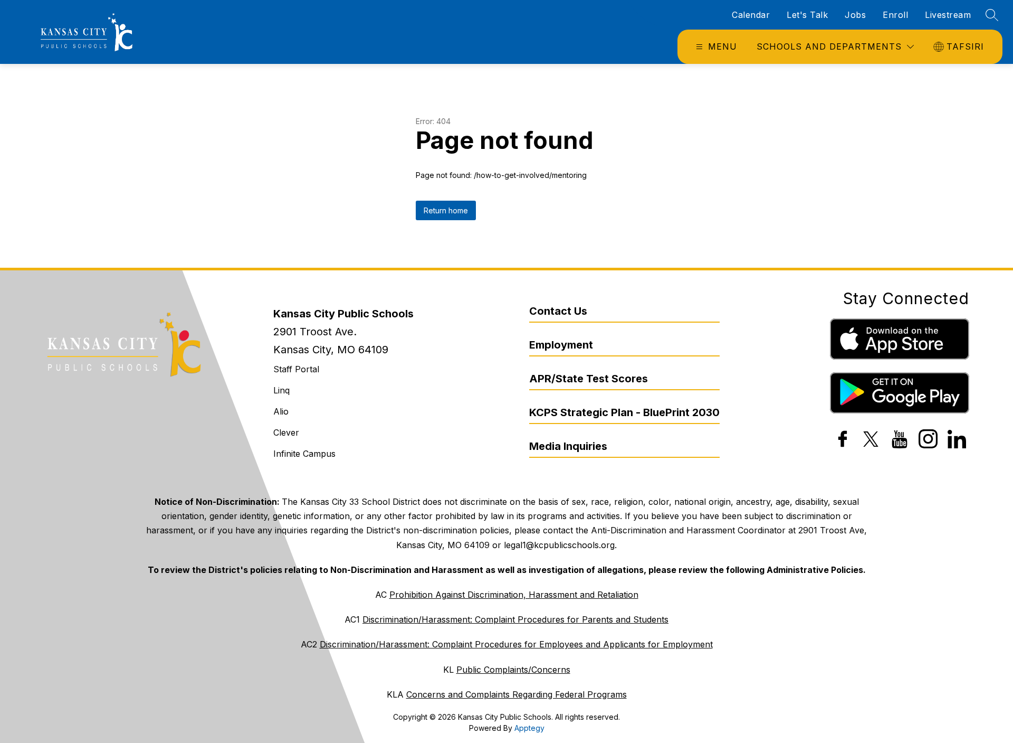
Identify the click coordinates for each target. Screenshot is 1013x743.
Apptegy (529, 727)
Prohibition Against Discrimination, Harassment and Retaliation (513, 594)
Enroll (895, 15)
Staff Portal (296, 369)
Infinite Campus (304, 453)
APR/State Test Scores (588, 378)
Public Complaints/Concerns (513, 669)
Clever (286, 432)
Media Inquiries (568, 446)
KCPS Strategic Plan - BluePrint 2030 (624, 412)
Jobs (855, 15)
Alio (281, 411)
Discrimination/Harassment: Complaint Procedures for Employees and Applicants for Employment (516, 644)
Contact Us (558, 311)
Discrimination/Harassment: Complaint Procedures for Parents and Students (515, 619)
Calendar (751, 15)
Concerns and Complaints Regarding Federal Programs (516, 694)
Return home (446, 210)
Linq (281, 390)
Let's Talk (807, 15)
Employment (561, 344)
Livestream (948, 15)
